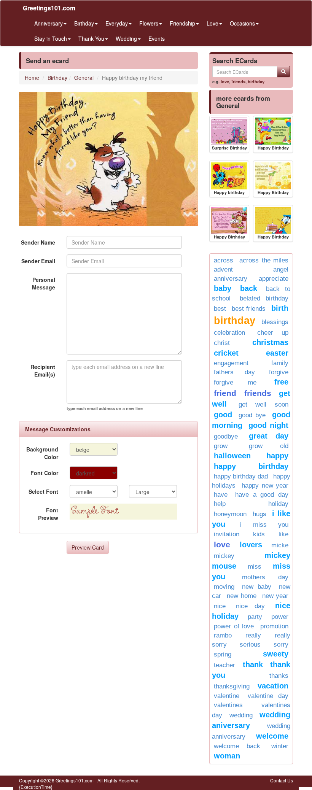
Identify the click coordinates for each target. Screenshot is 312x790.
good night (268, 425)
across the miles (263, 260)
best (220, 308)
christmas (270, 342)
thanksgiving (232, 686)
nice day (250, 606)
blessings (274, 322)
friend (225, 393)
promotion (274, 626)
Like (283, 534)
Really (253, 635)
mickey (224, 556)
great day (268, 436)
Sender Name (38, 242)
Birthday (57, 77)
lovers (251, 544)
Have (221, 494)
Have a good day (261, 494)
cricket (226, 353)
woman (227, 756)
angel (280, 269)
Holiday (278, 503)
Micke (279, 545)
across (223, 260)
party (255, 616)
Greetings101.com (49, 7)
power (279, 616)
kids (259, 534)
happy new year (265, 485)
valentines (228, 705)
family (279, 363)
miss (254, 566)
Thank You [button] (91, 38)
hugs (259, 514)
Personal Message (43, 283)
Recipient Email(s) (42, 370)
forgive (278, 372)
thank (253, 664)
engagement (231, 363)
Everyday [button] (116, 23)
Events (156, 38)
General (84, 77)
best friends (249, 308)
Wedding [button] (126, 38)
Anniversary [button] (48, 23)
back (248, 288)
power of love (234, 626)
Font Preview (48, 513)
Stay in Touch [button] (50, 38)
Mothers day (265, 577)
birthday (256, 81)
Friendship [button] (182, 23)
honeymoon (230, 514)
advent (223, 269)
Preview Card (88, 547)
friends (238, 81)
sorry (281, 644)
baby (222, 288)
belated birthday (264, 298)
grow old (269, 446)
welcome (272, 736)
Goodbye (226, 436)
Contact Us (281, 780)
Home (32, 77)
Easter (277, 353)
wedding (241, 715)
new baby (256, 586)
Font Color (44, 473)
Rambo (223, 635)
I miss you (264, 524)
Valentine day (268, 695)
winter (279, 746)
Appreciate (273, 278)
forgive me (235, 382)
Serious (250, 644)
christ (222, 343)
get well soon (263, 404)
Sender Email (38, 261)
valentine (226, 695)
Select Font (43, 491)
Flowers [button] (148, 23)
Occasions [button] (242, 23)
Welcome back (237, 746)
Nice (220, 606)
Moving (224, 586)
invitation (226, 534)
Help (220, 503)
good (223, 414)
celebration (229, 332)
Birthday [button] (84, 23)
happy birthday (251, 466)
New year (275, 595)
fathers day (234, 372)
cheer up (273, 332)
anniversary (230, 278)
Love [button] (212, 23)
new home (241, 595)
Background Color (42, 453)
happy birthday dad (241, 476)
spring (222, 654)
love (225, 81)
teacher (224, 665)
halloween (232, 455)
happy (277, 455)
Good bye (252, 415)
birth (279, 308)
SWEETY (275, 654)
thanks (278, 675)
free (281, 382)
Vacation (273, 686)
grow (221, 446)
